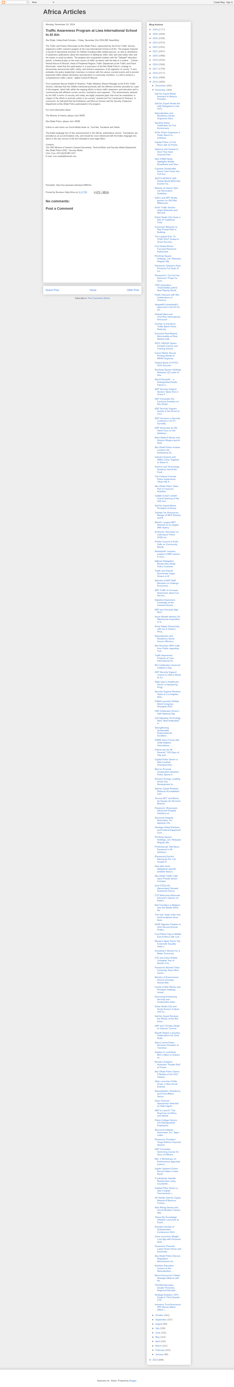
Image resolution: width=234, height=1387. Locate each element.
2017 (155, 68)
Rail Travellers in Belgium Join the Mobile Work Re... (167, 908)
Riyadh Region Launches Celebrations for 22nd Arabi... (167, 1035)
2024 (155, 38)
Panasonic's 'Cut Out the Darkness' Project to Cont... (167, 278)
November (161, 90)
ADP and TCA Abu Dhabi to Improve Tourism (167, 1027)
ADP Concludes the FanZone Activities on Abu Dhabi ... (167, 402)
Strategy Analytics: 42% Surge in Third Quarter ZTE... (167, 1297)
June (158, 1332)
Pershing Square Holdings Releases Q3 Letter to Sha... (168, 372)
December (161, 85)
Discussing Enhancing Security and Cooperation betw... (166, 999)
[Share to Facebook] (104, 192)
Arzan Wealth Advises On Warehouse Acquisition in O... (167, 619)
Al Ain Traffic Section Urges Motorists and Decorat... (166, 210)
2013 (155, 1359)
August (159, 1324)
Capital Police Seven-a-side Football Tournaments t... (166, 1191)
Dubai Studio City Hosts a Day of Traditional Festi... (167, 220)
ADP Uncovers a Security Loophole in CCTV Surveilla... (167, 421)
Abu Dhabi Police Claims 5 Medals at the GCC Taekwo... (167, 1074)
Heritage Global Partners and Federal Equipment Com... (168, 830)
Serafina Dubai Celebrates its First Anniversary (165, 126)
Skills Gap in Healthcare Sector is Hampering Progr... (167, 684)
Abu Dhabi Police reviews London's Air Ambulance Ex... (167, 450)
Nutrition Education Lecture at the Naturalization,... (164, 1268)
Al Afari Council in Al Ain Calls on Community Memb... (166, 544)
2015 (155, 77)
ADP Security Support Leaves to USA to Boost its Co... (168, 675)
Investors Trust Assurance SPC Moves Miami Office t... (168, 1307)
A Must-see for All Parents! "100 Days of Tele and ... (167, 752)
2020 (155, 55)
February (160, 1350)
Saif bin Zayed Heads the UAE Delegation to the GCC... (167, 106)
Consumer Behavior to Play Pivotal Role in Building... (166, 230)
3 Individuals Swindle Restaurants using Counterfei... (165, 1181)
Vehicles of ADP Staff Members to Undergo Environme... (167, 583)
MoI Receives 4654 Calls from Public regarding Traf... (167, 648)
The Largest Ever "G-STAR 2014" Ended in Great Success (167, 239)
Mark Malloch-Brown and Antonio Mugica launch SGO (167, 440)
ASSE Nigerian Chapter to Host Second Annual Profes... (168, 927)
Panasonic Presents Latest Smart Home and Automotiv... (168, 1249)
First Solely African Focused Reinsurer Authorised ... (165, 249)
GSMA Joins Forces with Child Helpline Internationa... (167, 743)
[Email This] (95, 192)
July (157, 1328)
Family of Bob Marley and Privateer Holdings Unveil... (168, 990)
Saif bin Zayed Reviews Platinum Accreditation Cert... (167, 791)
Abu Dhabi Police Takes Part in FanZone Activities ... (166, 489)
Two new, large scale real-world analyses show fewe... (168, 917)
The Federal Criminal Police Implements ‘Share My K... (165, 479)
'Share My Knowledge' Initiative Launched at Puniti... (167, 1220)
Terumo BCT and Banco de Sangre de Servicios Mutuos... (168, 801)
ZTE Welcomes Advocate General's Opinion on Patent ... (167, 898)
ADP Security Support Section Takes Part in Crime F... (166, 392)
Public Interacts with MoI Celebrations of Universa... (167, 297)
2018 (155, 64)
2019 (155, 60)
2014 (155, 81)
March (158, 1345)
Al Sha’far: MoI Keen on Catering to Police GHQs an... (167, 535)
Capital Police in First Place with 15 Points (166, 143)
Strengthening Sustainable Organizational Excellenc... (163, 731)
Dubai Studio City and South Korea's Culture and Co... (167, 1009)
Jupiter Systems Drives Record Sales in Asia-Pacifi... (167, 1171)
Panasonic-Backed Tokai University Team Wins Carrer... (167, 970)
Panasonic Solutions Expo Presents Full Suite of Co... (168, 268)
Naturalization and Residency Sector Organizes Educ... (165, 116)
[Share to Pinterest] (107, 192)
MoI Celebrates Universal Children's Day (167, 666)
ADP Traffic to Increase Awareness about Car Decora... (167, 593)
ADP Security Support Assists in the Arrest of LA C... (167, 411)
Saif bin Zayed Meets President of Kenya (165, 507)
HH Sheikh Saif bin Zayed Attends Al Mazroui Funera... (168, 1200)
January (159, 1354)
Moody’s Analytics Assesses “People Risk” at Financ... (168, 1064)
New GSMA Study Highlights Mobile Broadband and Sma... (167, 162)
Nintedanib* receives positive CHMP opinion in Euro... (167, 554)
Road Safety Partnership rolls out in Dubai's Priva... (167, 629)
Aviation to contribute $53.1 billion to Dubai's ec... (167, 1055)
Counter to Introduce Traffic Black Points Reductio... (165, 326)
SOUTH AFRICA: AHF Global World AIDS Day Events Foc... (167, 181)
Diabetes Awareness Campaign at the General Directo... (165, 603)
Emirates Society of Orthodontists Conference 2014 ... (166, 1229)
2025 (155, 34)
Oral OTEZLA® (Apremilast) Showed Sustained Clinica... (166, 888)
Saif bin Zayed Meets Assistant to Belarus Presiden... (166, 96)
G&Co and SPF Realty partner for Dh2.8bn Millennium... (166, 200)
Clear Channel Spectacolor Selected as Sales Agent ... (166, 1103)
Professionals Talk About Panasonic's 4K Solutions (167, 849)
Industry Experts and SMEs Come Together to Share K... (167, 460)
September (161, 1319)
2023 (155, 42)
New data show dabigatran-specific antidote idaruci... (165, 869)
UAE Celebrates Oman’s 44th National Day (167, 712)
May (157, 1337)
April (157, 1341)
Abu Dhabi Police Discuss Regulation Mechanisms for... (167, 1259)
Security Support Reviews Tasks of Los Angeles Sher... (168, 694)
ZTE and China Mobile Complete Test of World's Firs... (166, 960)
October (159, 1315)
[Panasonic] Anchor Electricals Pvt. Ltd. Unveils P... (165, 859)
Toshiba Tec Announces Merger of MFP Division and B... (168, 515)
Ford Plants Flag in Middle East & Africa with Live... (168, 935)
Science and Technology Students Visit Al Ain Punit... (167, 469)
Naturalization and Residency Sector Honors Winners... (165, 639)
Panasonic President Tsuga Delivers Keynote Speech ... (168, 1142)
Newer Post (52, 290)
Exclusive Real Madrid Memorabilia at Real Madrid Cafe (166, 336)
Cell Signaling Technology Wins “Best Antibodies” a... (168, 721)
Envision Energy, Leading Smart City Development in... (167, 782)
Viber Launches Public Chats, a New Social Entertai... (166, 1084)
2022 (155, 47)
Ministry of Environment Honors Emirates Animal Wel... (166, 980)
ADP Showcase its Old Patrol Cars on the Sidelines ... (166, 431)
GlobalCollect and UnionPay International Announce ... (167, 317)
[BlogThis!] (98, 192)
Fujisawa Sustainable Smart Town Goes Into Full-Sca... (167, 171)
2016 (155, 73)
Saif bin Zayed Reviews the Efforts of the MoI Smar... (166, 1019)
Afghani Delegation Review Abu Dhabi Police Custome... (165, 564)
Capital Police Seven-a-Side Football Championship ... (166, 762)
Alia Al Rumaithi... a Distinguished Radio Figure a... (166, 382)
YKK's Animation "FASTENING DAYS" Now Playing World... (166, 288)
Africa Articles (64, 11)
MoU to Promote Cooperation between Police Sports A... (167, 772)
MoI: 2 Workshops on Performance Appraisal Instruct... (167, 1162)
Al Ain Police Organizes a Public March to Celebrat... (167, 135)
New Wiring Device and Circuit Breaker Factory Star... (167, 1210)
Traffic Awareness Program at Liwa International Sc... (165, 658)
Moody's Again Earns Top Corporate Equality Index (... (167, 944)
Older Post (133, 290)
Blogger (132, 1381)
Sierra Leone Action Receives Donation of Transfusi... (167, 1045)
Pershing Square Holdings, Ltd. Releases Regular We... (168, 259)
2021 (155, 51)
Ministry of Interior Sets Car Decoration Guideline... (166, 191)
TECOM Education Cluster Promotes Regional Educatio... (166, 1288)
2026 (155, 29)
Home (93, 290)
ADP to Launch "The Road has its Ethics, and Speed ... (166, 1113)
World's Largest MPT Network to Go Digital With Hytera (166, 525)
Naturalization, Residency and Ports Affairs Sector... (167, 1094)
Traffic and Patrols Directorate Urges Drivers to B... (165, 573)
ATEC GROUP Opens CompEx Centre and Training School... (166, 346)
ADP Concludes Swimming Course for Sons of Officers (167, 1152)
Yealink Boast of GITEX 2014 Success (166, 364)
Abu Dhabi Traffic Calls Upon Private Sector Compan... (166, 879)
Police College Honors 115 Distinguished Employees (166, 1123)
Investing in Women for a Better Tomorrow (167, 952)
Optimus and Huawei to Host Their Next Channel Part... (166, 152)
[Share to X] (101, 192)
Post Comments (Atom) (99, 298)
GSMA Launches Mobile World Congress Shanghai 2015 (167, 704)
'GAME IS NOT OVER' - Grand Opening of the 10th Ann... (167, 499)
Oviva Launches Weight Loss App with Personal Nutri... (168, 1239)
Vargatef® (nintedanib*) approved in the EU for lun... (167, 307)
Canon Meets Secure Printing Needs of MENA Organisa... (165, 356)
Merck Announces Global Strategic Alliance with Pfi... (167, 1278)
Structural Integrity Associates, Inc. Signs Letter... (167, 1133)
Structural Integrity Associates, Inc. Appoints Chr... (164, 820)
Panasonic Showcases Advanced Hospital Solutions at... (166, 811)
